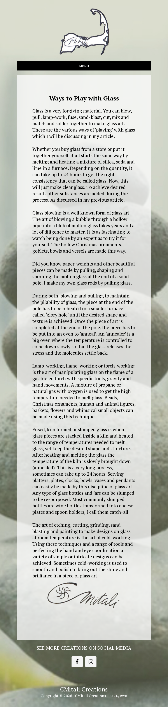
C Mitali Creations (84, 32)
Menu (84, 66)
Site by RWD (118, 696)
